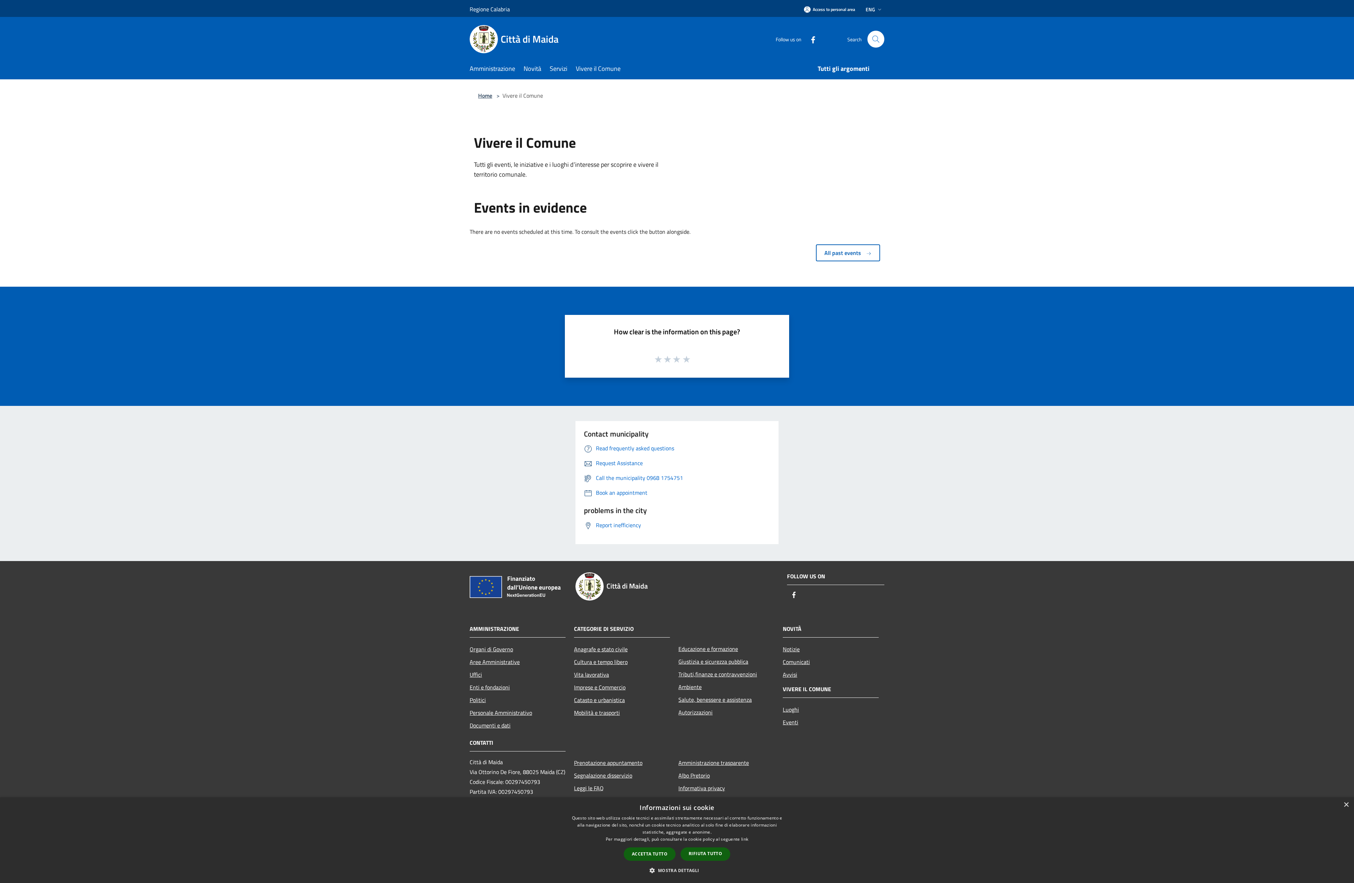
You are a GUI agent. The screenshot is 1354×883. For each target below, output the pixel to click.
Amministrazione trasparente (713, 763)
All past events (843, 253)
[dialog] (677, 840)
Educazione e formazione (708, 649)
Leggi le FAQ (589, 788)
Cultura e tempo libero (601, 662)
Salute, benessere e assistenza (715, 699)
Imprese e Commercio (600, 687)
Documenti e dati (490, 725)
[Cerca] (875, 39)
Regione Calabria (490, 9)
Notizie (791, 649)
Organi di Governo (491, 649)
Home (485, 95)
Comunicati (796, 662)
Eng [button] (870, 9)
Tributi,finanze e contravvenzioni (717, 674)
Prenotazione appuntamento (608, 763)
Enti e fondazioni (490, 687)
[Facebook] (810, 39)
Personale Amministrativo (501, 712)
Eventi (790, 722)
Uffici (476, 674)
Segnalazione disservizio (603, 775)
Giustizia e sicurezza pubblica (713, 661)
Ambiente (690, 687)
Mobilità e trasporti (597, 712)
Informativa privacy (701, 788)
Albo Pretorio (694, 775)
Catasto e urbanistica (599, 700)
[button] (677, 870)
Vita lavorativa (591, 674)
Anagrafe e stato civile (601, 649)
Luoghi (791, 709)
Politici (478, 700)
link (744, 839)
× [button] (1346, 805)
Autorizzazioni (695, 712)
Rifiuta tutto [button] (705, 854)
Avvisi (790, 674)
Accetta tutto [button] (649, 854)
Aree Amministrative (495, 662)
